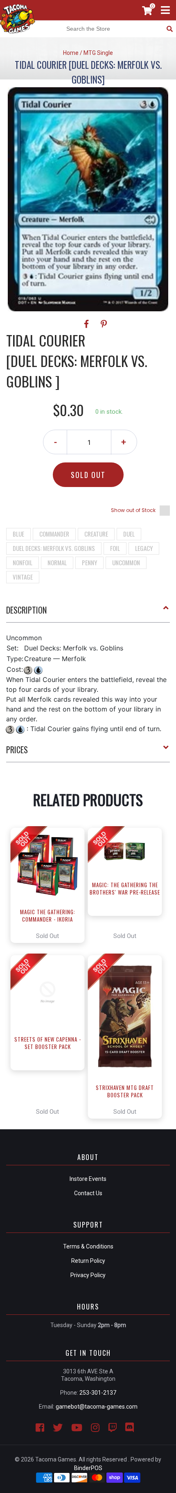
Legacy (144, 548)
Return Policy (88, 1260)
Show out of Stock (133, 510)
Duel (129, 533)
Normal (57, 562)
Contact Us (88, 1193)
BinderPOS (88, 1468)
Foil (115, 548)
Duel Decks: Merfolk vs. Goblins (54, 548)
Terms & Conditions (88, 1246)
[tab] (88, 613)
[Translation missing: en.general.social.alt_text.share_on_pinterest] (104, 324)
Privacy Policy (88, 1275)
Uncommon (126, 562)
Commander (54, 533)
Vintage (23, 576)
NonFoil (22, 562)
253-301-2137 (97, 1392)
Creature (96, 533)
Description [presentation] (26, 610)
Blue (18, 533)
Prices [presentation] (17, 749)
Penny (89, 562)
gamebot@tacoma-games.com (97, 1406)
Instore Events (88, 1179)
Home (71, 53)
